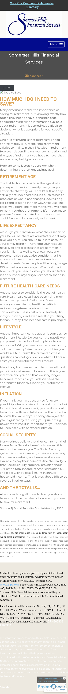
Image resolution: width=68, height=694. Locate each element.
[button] (56, 44)
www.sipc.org (9, 584)
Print (6, 87)
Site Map (5, 687)
